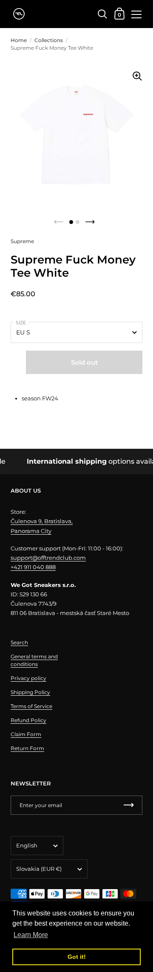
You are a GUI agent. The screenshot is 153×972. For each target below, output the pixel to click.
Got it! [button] (77, 956)
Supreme (22, 241)
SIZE (21, 323)
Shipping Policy (30, 692)
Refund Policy (28, 720)
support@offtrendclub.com (48, 557)
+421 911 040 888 (33, 567)
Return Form (27, 748)
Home (19, 40)
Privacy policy (28, 678)
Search (19, 642)
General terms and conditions (34, 660)
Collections (48, 40)
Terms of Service (31, 706)
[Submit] (129, 805)
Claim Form (26, 734)
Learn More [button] (31, 934)
